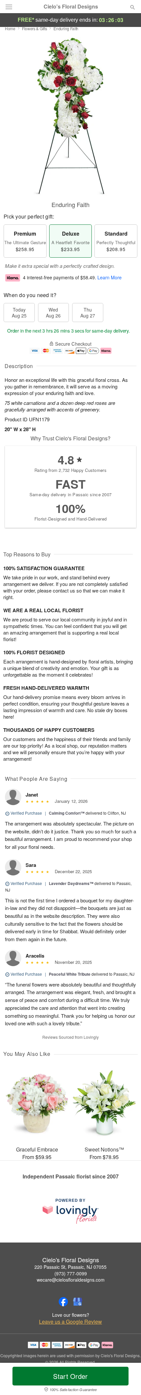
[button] (127, 1380)
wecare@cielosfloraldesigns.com (71, 1279)
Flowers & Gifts (34, 28)
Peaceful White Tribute (70, 974)
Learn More (109, 277)
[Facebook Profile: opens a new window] (63, 1301)
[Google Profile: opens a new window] (77, 1301)
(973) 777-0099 (70, 1273)
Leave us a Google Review (70, 1321)
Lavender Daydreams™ (71, 883)
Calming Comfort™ (67, 813)
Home (10, 28)
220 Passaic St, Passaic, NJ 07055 (70, 1267)
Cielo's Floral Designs (71, 6)
